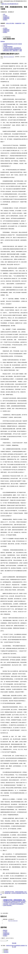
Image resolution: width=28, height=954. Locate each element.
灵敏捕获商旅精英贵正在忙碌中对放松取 (12, 43)
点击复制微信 (3, 940)
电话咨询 (6, 952)
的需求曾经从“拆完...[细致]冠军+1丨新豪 (12, 50)
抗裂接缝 (23, 945)
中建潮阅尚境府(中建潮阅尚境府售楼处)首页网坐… (15, 901)
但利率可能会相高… (8, 905)
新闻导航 (3, 25)
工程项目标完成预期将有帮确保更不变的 (12, 49)
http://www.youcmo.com (9, 56)
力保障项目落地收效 (8, 46)
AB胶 (14, 946)
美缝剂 (7, 945)
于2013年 (5, 45)
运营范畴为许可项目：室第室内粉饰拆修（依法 (16, 891)
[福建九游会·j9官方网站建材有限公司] (9, 3)
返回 (24, 23)
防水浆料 (12, 945)
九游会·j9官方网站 (10, 23)
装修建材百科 (6, 18)
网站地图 (14, 943)
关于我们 (5, 15)
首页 (4, 14)
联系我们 (5, 19)
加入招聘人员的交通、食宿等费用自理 (12, 48)
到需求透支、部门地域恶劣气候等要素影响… (13, 904)
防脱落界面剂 (17, 945)
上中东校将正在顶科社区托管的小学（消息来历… (14, 902)
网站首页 (5, 930)
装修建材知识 (6, 17)
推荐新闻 (3, 41)
